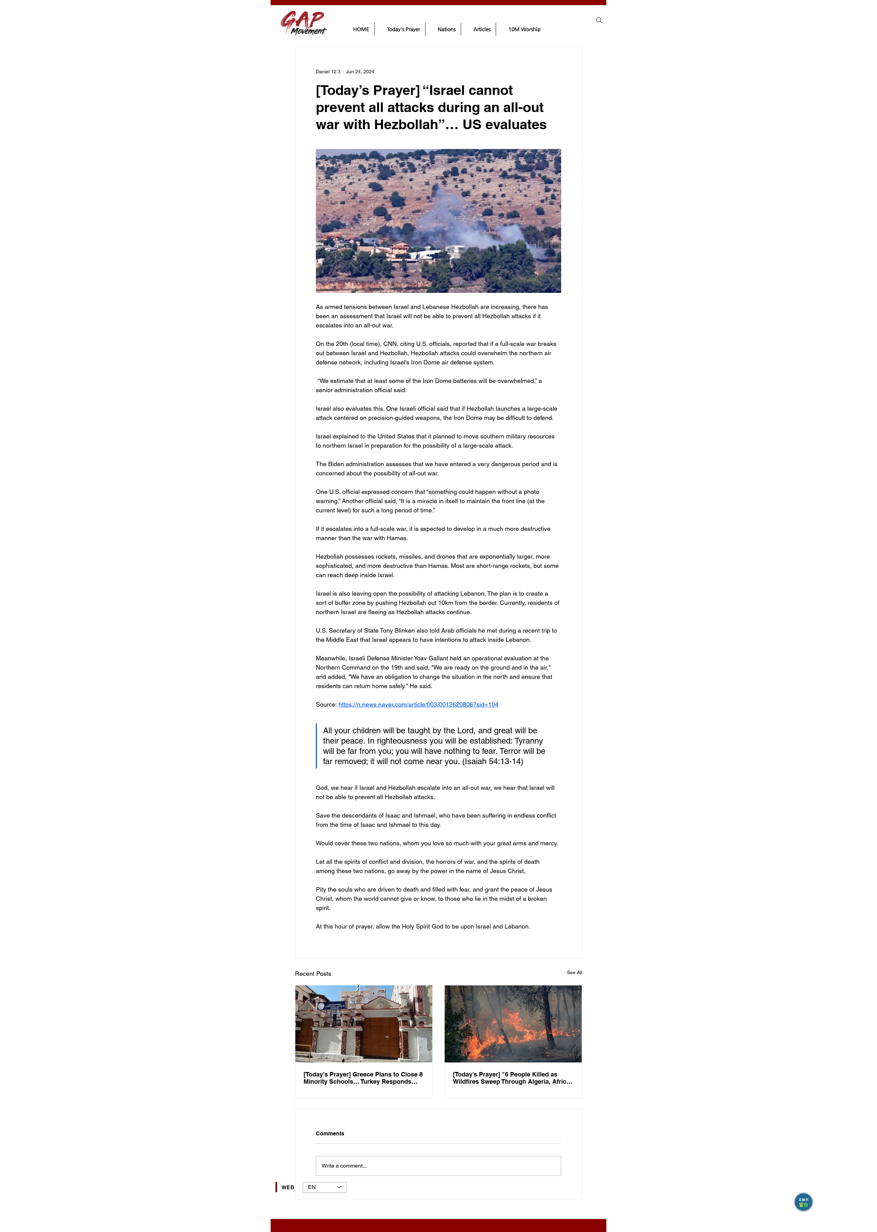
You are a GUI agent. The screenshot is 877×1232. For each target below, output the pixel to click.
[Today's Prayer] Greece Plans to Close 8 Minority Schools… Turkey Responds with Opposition (363, 1078)
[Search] (599, 20)
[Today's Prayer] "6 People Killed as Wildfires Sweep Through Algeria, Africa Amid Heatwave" (511, 1078)
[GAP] (804, 1203)
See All (574, 972)
